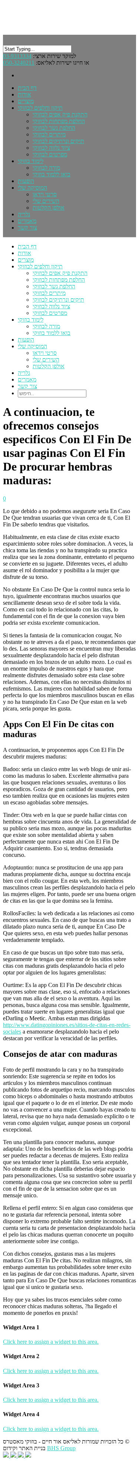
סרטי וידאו (45, 194)
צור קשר (27, 227)
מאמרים (27, 379)
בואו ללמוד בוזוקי (51, 174)
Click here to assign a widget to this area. (51, 1342)
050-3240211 (18, 63)
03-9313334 (17, 56)
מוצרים (26, 260)
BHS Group (61, 1448)
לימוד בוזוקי (30, 161)
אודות (24, 253)
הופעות (26, 339)
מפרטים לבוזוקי (50, 154)
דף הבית (27, 246)
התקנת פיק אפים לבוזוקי (60, 114)
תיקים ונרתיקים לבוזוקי (58, 141)
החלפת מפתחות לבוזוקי (59, 121)
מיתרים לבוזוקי (49, 134)
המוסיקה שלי (32, 346)
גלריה (24, 373)
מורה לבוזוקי (46, 167)
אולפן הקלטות (48, 207)
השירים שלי (46, 201)
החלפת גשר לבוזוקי (54, 128)
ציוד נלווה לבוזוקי (51, 148)
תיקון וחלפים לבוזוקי (40, 266)
